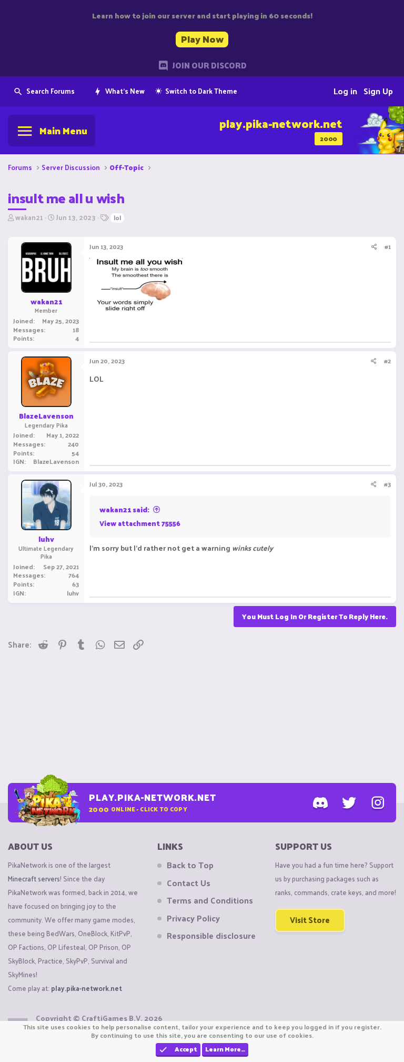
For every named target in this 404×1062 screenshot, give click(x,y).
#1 (388, 246)
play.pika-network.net (86, 988)
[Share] (374, 247)
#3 (387, 484)
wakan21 (29, 217)
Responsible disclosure (211, 935)
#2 (387, 360)
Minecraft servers (34, 878)
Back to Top (190, 865)
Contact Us (188, 883)
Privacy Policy (193, 918)
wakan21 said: (124, 509)
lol (117, 218)
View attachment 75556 (139, 523)
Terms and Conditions (210, 900)
